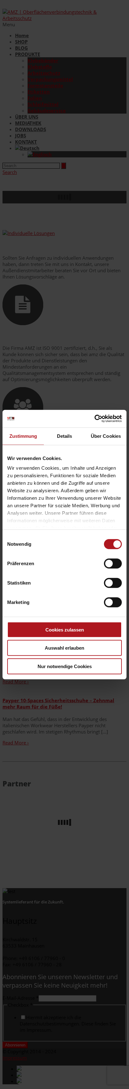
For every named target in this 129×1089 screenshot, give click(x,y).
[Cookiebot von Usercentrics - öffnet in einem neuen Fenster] (94, 419)
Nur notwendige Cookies (65, 666)
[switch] (113, 563)
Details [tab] (64, 435)
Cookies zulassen (64, 629)
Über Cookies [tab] (106, 435)
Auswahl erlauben (64, 648)
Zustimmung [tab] (23, 435)
